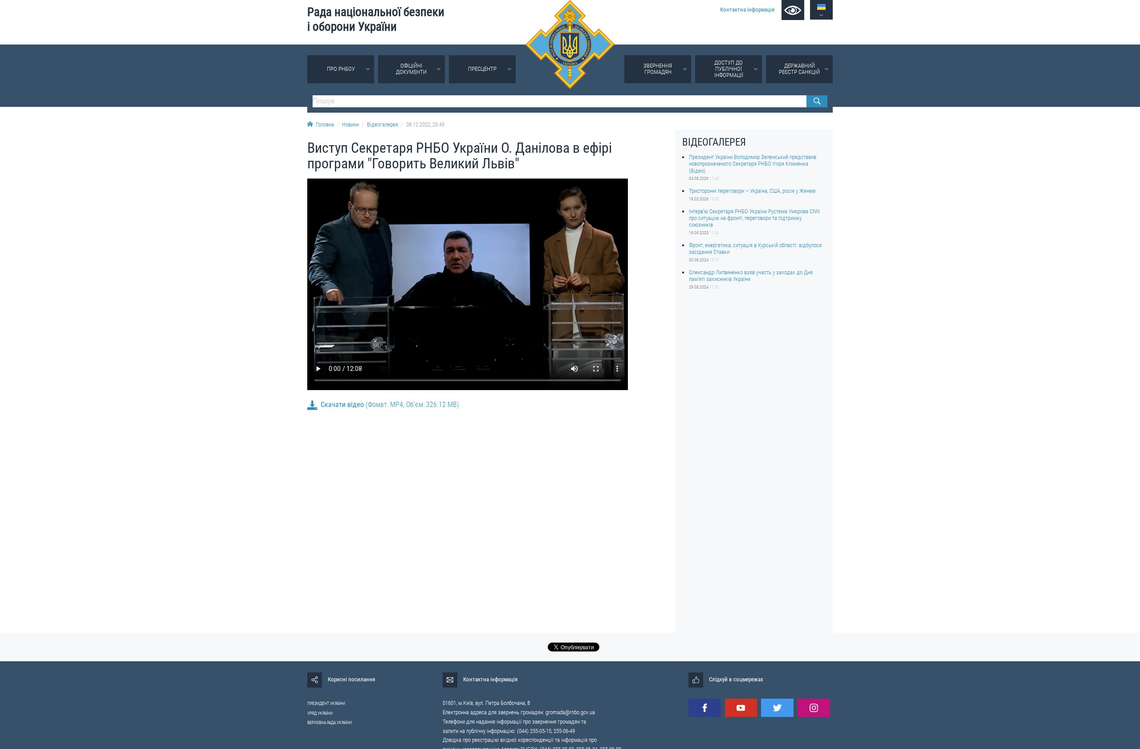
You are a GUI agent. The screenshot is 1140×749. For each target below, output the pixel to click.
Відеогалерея (382, 124)
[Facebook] (704, 708)
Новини (350, 124)
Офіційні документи (411, 68)
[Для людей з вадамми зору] (793, 10)
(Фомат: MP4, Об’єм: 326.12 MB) (390, 404)
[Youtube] (741, 708)
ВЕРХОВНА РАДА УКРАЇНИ (329, 722)
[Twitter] (777, 708)
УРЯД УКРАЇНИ (320, 713)
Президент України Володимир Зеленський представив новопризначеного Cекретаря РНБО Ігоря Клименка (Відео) (752, 164)
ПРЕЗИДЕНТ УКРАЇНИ (326, 703)
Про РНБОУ (341, 68)
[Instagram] (814, 708)
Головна (325, 124)
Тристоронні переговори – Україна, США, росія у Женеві (752, 190)
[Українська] (821, 7)
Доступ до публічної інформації (728, 68)
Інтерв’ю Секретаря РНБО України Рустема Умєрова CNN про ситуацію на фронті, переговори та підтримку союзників (754, 218)
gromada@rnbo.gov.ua (570, 712)
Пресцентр (482, 68)
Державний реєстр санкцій (799, 68)
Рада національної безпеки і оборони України (375, 19)
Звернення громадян (657, 68)
